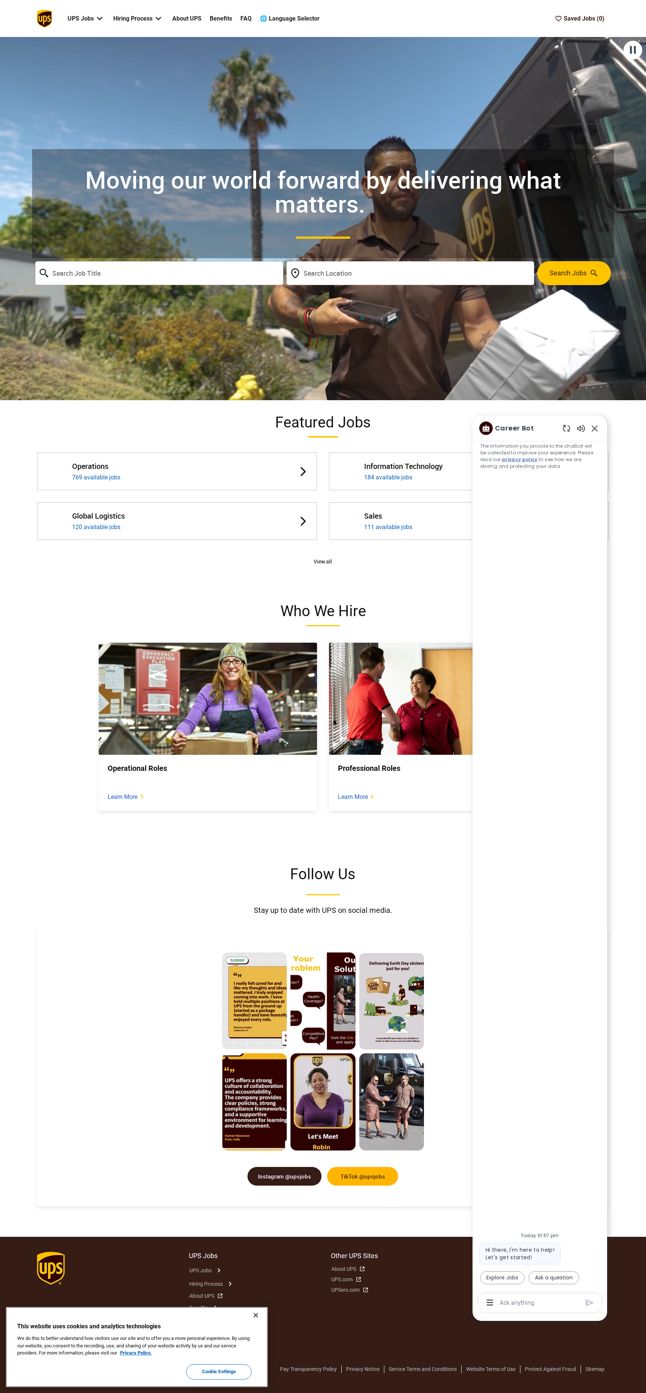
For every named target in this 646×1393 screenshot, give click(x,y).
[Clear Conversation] (566, 428)
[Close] (255, 1315)
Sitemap (595, 1369)
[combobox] (159, 273)
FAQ (246, 18)
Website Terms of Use (491, 1369)
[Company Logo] (44, 18)
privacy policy (520, 459)
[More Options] (490, 1302)
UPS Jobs (200, 1270)
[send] (589, 1302)
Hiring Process (206, 1284)
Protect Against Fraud (550, 1369)
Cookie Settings (219, 1371)
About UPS (187, 18)
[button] (322, 561)
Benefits (221, 18)
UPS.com (342, 1279)
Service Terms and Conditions (423, 1369)
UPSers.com (345, 1289)
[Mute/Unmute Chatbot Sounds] (581, 428)
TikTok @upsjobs (363, 1176)
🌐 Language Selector (290, 18)
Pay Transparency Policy (308, 1369)
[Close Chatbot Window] (595, 428)
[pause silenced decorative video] (633, 50)
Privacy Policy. (136, 1353)
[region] (540, 864)
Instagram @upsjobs (284, 1176)
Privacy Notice (362, 1369)
